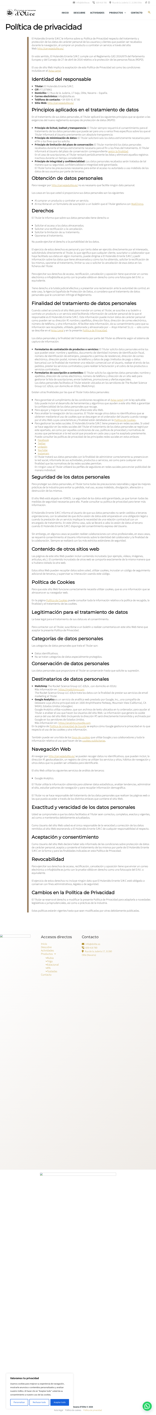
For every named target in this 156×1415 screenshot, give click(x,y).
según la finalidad (118, 151)
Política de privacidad (92, 1410)
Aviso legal (58, 1410)
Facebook (43, 440)
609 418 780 (101, 2)
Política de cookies (73, 1410)
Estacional (53, 965)
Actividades (97, 12)
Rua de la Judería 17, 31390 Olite (127, 2)
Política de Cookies (125, 420)
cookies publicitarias (93, 741)
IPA (48, 968)
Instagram (43, 453)
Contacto (136, 12)
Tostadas (52, 971)
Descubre (79, 12)
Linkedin (42, 447)
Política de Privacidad (95, 330)
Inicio (65, 12)
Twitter (42, 443)
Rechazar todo (39, 1402)
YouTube (43, 450)
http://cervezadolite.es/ (50, 48)
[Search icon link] (149, 13)
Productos (116, 12)
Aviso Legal (54, 71)
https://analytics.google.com (74, 723)
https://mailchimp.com (71, 689)
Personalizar (19, 1402)
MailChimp (137, 204)
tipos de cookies (81, 737)
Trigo (50, 961)
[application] (124, 13)
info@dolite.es (82, 2)
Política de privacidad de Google (68, 726)
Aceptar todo (60, 1402)
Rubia (50, 958)
